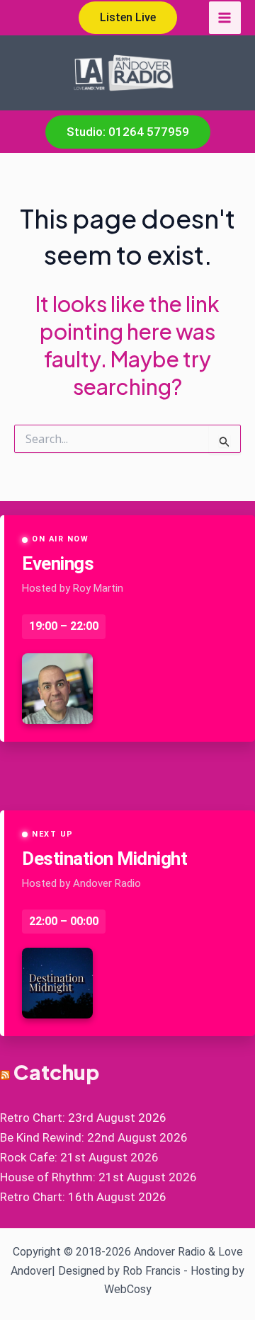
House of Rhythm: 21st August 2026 (98, 1177)
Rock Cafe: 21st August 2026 (79, 1157)
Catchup (56, 1072)
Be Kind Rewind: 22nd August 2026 (94, 1137)
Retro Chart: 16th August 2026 (83, 1197)
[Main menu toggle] (225, 17)
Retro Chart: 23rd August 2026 (83, 1117)
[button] (128, 17)
